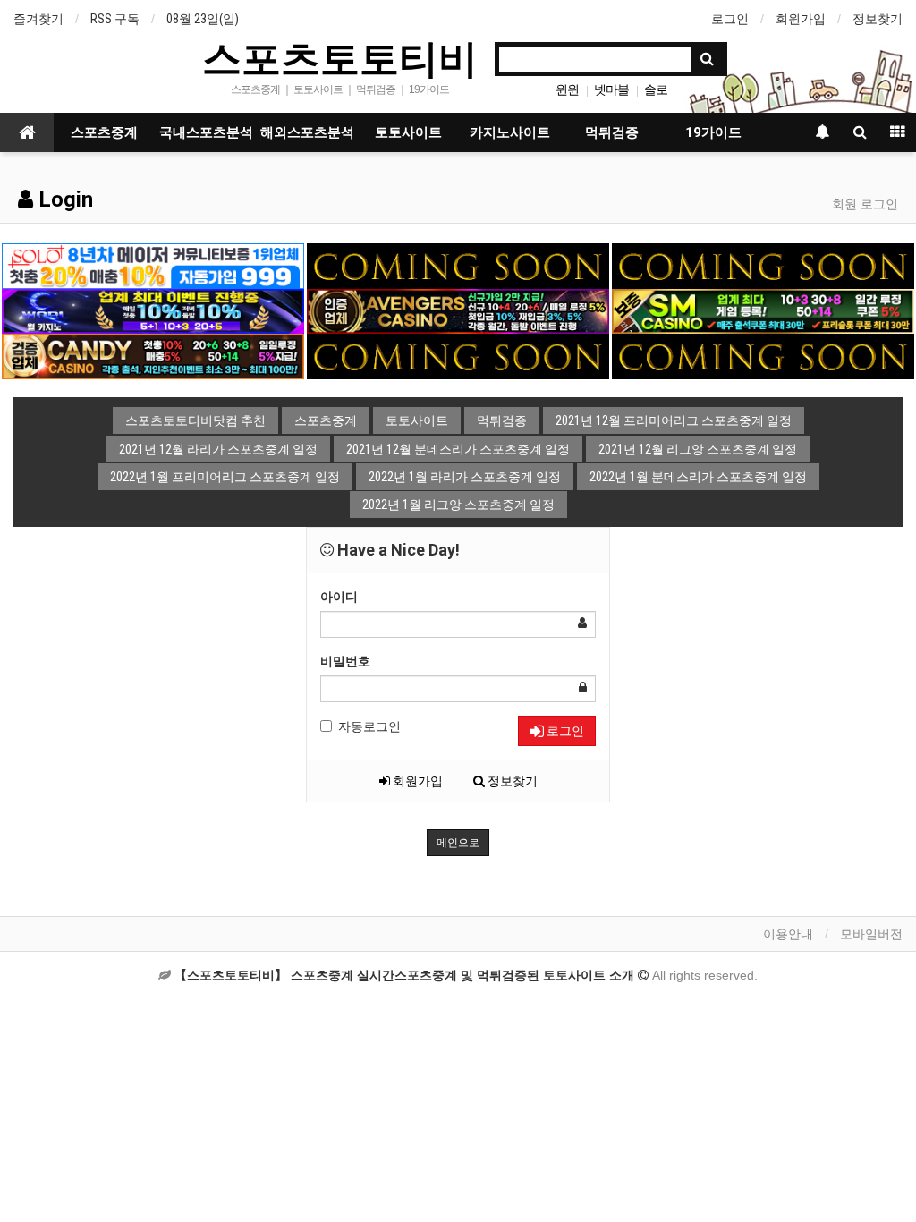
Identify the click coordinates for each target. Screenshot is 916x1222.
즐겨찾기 (38, 19)
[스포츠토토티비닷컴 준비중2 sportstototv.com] (763, 265)
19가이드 (713, 132)
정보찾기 (877, 19)
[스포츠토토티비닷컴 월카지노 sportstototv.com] (153, 310)
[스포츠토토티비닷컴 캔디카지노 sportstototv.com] (153, 355)
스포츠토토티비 (340, 57)
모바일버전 (871, 934)
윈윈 (567, 89)
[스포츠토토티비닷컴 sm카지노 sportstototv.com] (763, 310)
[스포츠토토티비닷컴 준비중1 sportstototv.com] (458, 265)
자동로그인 (369, 726)
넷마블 (611, 89)
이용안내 (788, 934)
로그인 (730, 19)
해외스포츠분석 (307, 132)
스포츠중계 (104, 132)
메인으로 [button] (458, 842)
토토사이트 (408, 132)
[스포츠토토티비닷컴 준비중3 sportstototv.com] (458, 355)
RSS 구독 (115, 19)
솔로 (655, 89)
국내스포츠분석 (206, 132)
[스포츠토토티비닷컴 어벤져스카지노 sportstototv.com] (458, 310)
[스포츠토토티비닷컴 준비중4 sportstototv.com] (763, 355)
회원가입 (801, 19)
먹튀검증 (612, 132)
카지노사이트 (510, 132)
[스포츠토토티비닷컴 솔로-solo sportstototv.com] (153, 265)
